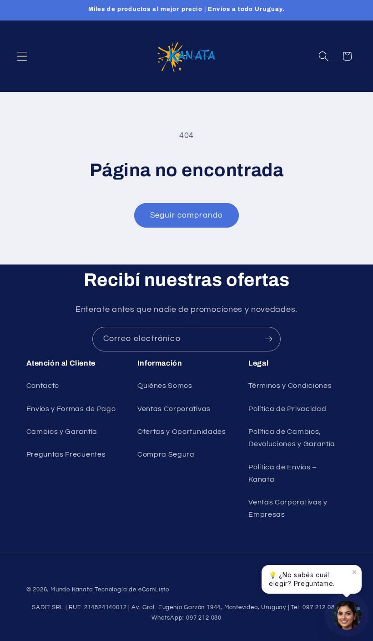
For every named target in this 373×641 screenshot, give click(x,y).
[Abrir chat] (347, 615)
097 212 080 (204, 618)
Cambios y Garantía (61, 431)
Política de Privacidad (287, 408)
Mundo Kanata (71, 590)
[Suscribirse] (268, 339)
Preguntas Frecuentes (66, 454)
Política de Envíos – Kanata (282, 473)
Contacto (43, 385)
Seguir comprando (186, 215)
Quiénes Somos (164, 385)
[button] (22, 56)
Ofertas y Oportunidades (181, 431)
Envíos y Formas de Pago (71, 408)
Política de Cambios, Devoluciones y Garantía (291, 438)
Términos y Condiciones (290, 385)
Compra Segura (166, 454)
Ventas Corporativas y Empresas (288, 508)
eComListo (153, 590)
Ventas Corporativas (174, 408)
